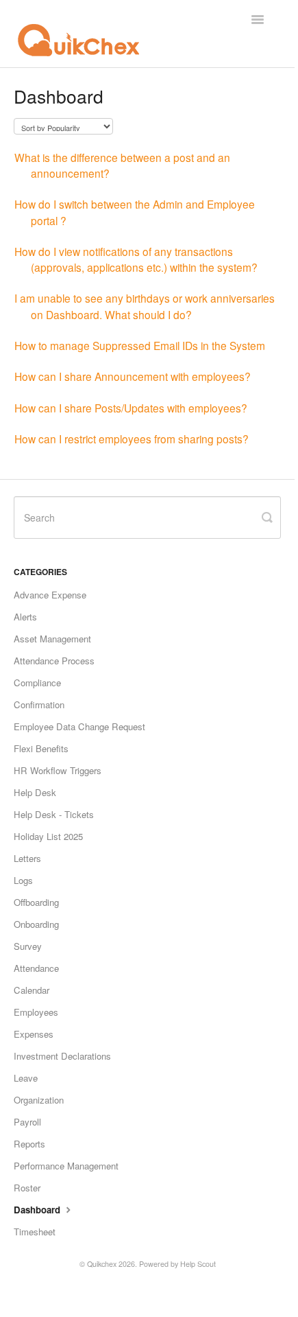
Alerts (25, 616)
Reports (29, 1143)
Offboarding (36, 902)
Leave (26, 1077)
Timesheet (34, 1231)
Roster (27, 1187)
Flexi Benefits (41, 748)
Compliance (37, 682)
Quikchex (101, 1264)
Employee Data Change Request (79, 726)
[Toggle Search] (267, 517)
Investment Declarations (62, 1055)
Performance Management (66, 1165)
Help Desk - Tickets (54, 814)
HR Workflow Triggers (57, 770)
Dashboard (38, 1209)
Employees (36, 1011)
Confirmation (39, 704)
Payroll (27, 1121)
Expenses (33, 1033)
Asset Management (52, 638)
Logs (23, 880)
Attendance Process (54, 660)
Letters (27, 858)
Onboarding (36, 924)
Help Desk (35, 792)
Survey (28, 946)
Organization (39, 1099)
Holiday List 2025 (48, 836)
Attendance (36, 968)
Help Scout (198, 1264)
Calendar (31, 990)
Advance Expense (50, 594)
